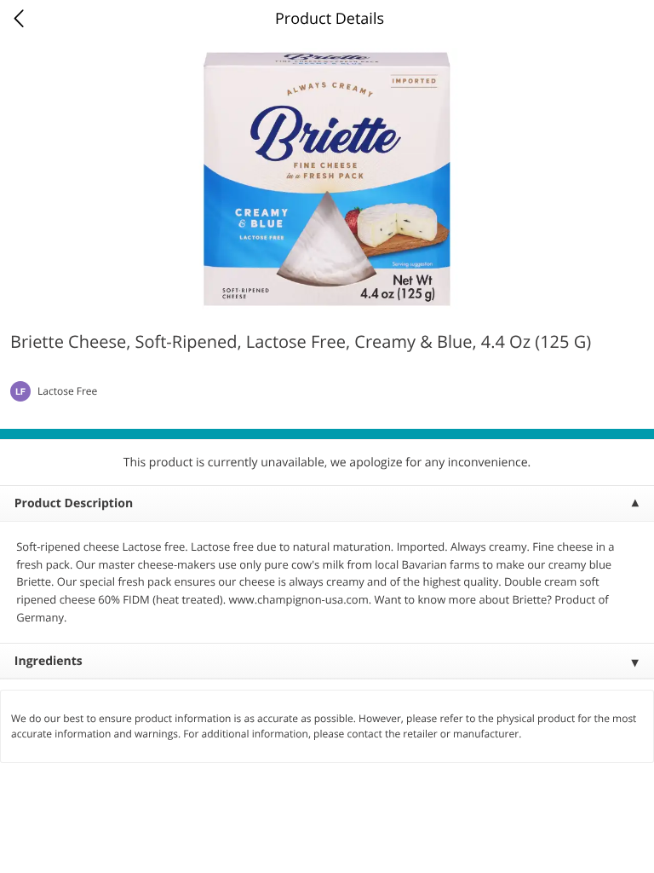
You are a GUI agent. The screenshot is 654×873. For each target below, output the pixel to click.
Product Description (73, 503)
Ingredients (48, 661)
